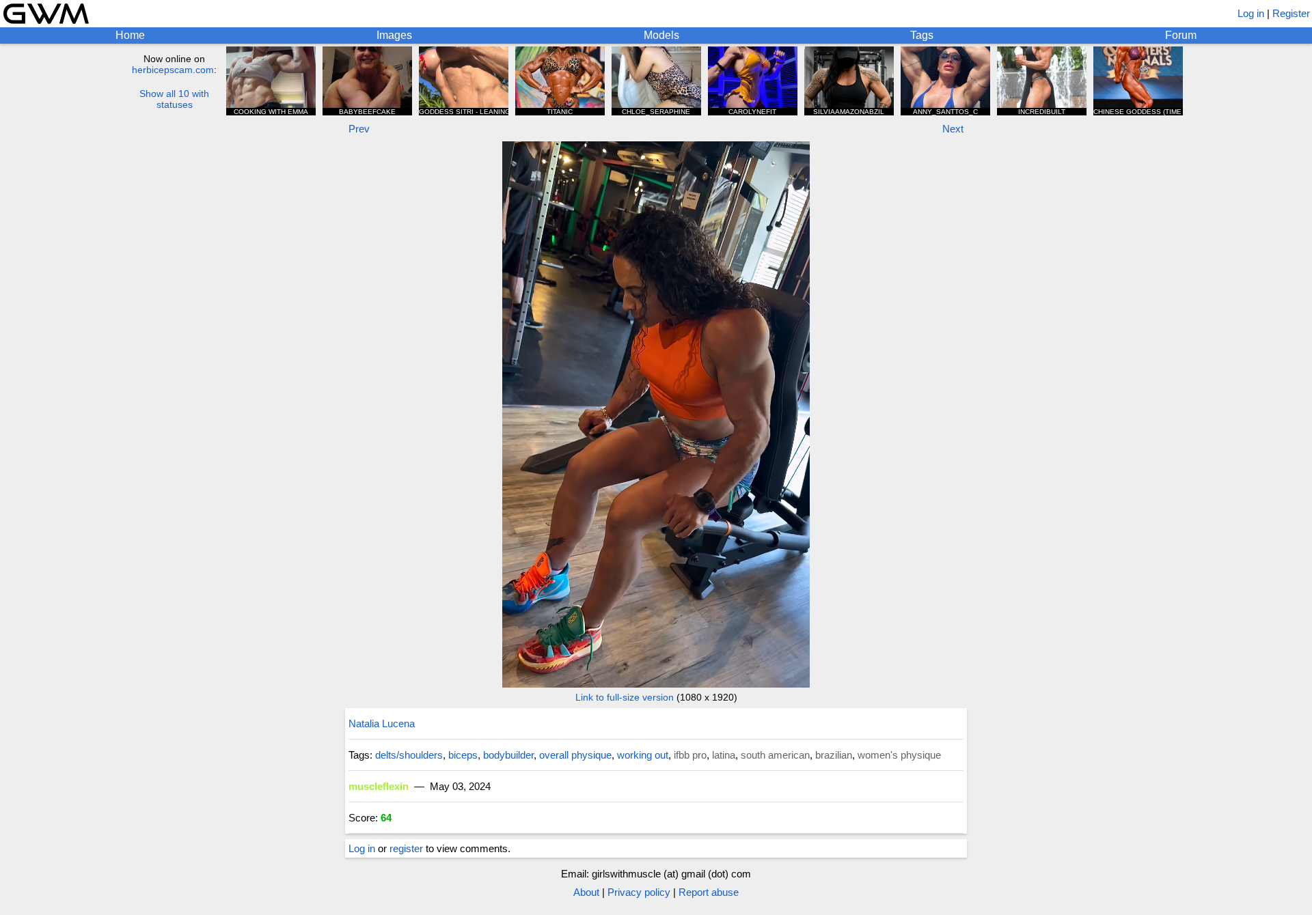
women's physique (899, 755)
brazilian (833, 755)
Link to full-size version (624, 697)
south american (775, 755)
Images (394, 35)
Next (953, 129)
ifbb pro (690, 755)
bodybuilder (508, 755)
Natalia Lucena (381, 723)
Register (1291, 13)
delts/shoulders (409, 755)
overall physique (575, 755)
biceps (463, 755)
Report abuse (709, 892)
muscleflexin (378, 786)
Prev (359, 129)
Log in (1251, 13)
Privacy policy (638, 892)
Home (130, 35)
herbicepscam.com (173, 69)
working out (642, 755)
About (586, 892)
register (406, 848)
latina (723, 755)
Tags (921, 35)
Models (661, 35)
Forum (1181, 35)
